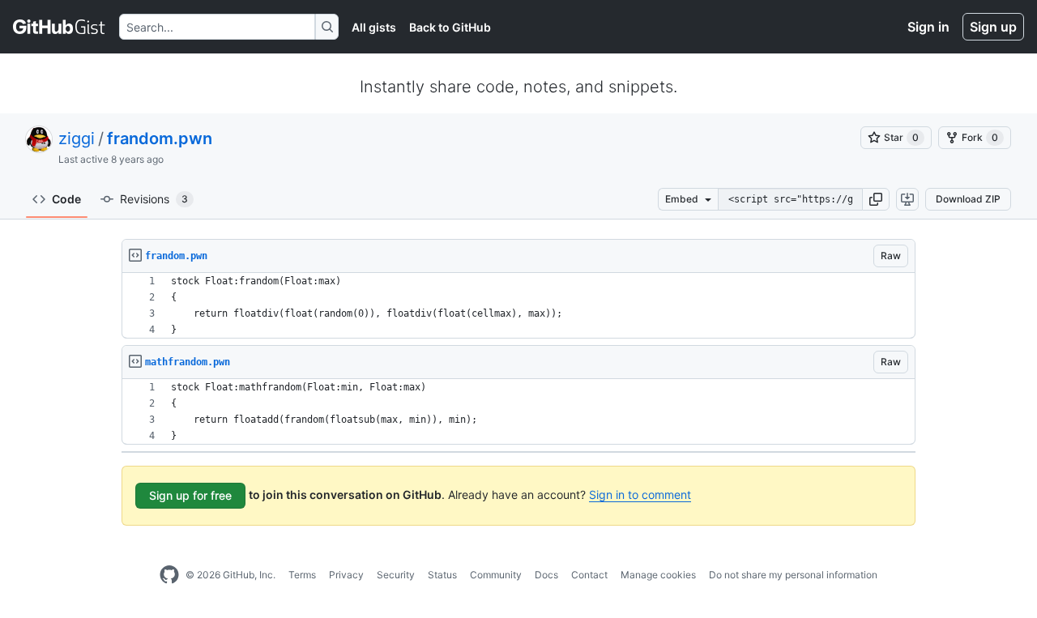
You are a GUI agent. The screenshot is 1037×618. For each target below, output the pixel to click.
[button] (876, 199)
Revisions (154, 199)
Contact (589, 575)
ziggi (76, 138)
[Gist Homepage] (59, 26)
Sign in (928, 27)
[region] (518, 306)
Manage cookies (658, 575)
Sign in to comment (640, 494)
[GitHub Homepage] (169, 575)
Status (442, 575)
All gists (374, 27)
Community (496, 575)
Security (396, 575)
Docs (546, 575)
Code (66, 199)
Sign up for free (190, 495)
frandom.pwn (159, 138)
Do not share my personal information (793, 575)
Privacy (346, 575)
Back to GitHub (450, 27)
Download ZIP (968, 199)
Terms (302, 575)
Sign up (993, 27)
